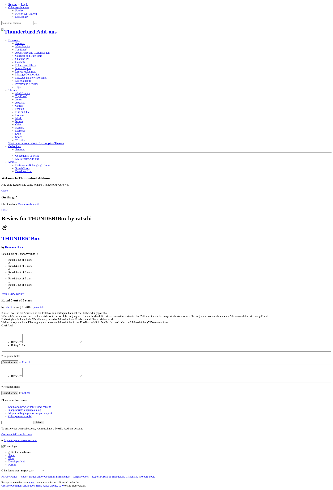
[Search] (35, 23)
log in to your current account (20, 440)
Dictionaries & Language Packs (32, 165)
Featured (20, 43)
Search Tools (22, 168)
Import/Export (23, 68)
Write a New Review (12, 293)
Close (4, 190)
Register (12, 4)
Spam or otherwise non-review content (29, 406)
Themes (12, 90)
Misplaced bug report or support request (30, 413)
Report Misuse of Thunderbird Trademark (115, 476)
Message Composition (27, 74)
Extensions (14, 40)
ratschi (8, 307)
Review (16, 341)
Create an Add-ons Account (16, 434)
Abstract (19, 102)
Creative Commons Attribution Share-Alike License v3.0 (32, 485)
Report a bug (147, 476)
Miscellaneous (23, 80)
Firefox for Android (26, 13)
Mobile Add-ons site (29, 204)
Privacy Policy (9, 476)
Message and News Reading (30, 77)
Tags (17, 87)
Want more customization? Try (36, 143)
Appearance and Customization (32, 52)
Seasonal (20, 130)
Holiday (19, 115)
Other (18, 124)
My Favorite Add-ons (27, 158)
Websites (20, 140)
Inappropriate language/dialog (24, 409)
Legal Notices (81, 476)
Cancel (26, 362)
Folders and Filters (25, 65)
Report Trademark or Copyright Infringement (46, 476)
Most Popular (22, 46)
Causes (19, 105)
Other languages (10, 470)
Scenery (19, 127)
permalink (38, 307)
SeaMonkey (21, 16)
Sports (18, 136)
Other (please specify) (20, 416)
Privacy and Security (26, 83)
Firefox (19, 10)
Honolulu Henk (14, 247)
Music (18, 118)
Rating (15, 345)
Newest (19, 99)
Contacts (20, 62)
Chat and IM (22, 58)
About (11, 455)
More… (12, 161)
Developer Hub (23, 171)
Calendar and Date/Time (28, 55)
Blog (11, 458)
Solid (18, 133)
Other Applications (18, 7)
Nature (19, 121)
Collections (14, 146)
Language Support (25, 71)
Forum (12, 464)
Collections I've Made (27, 155)
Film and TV (22, 111)
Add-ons (46, 31)
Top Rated (21, 49)
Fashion (19, 108)
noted (31, 482)
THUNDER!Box (20, 238)
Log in (24, 4)
